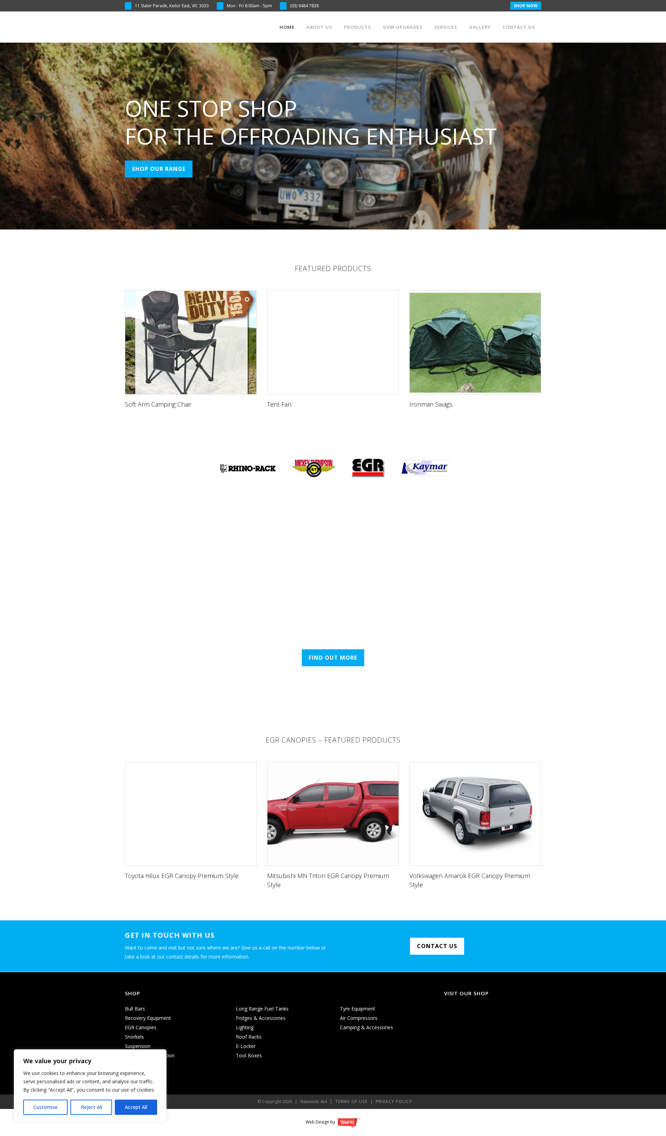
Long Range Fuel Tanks (262, 1008)
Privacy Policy (394, 1101)
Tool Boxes (249, 1055)
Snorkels (134, 1036)
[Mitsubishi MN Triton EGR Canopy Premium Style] (333, 827)
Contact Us (437, 946)
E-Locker (246, 1046)
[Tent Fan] (333, 351)
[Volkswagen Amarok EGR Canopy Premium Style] (475, 827)
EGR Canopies (140, 1027)
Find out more (333, 657)
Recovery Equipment (148, 1018)
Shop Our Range (159, 169)
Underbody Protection (149, 1055)
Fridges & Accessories (260, 1018)
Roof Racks (249, 1036)
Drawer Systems (143, 1064)
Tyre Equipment (357, 1008)
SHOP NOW (526, 6)
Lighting (245, 1027)
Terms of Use (351, 1101)
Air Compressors (358, 1018)
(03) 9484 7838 (304, 6)
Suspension (138, 1046)
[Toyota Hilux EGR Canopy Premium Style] (191, 823)
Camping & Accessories (366, 1027)
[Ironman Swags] (475, 351)
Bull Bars (135, 1008)
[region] (90, 1085)
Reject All (91, 1107)
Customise (45, 1107)
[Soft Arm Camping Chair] (191, 351)
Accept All (136, 1107)
